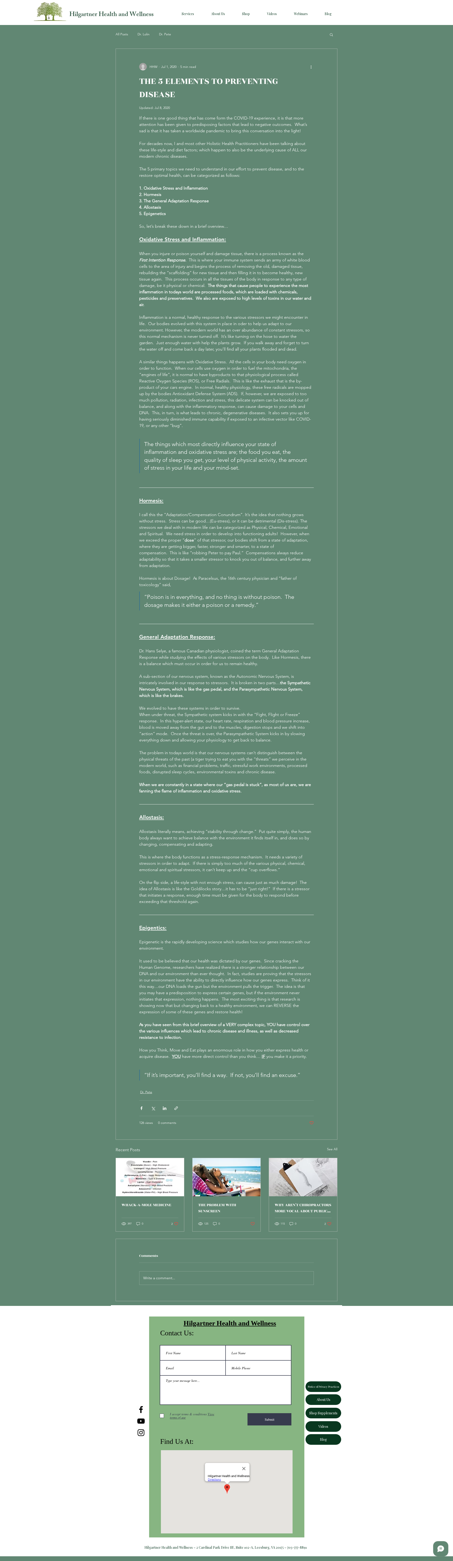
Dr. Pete (165, 34)
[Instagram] (141, 1432)
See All (332, 1149)
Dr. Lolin (144, 34)
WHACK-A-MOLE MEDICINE (146, 1205)
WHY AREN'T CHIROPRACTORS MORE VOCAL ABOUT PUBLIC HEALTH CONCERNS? (303, 1208)
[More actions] (311, 67)
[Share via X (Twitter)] (153, 1108)
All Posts (122, 34)
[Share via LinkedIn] (164, 1108)
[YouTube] (141, 1421)
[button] (331, 34)
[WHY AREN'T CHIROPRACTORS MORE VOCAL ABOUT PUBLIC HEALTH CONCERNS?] (303, 1177)
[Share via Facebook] (141, 1108)
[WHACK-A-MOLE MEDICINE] (150, 1177)
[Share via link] (176, 1108)
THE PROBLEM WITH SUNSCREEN (217, 1208)
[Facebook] (141, 1409)
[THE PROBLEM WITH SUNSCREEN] (227, 1177)
